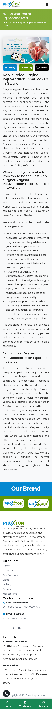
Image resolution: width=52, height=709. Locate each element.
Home (6, 22)
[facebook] (6, 628)
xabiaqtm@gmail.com (15, 618)
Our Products (10, 575)
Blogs (6, 579)
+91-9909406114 (12, 607)
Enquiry (11, 67)
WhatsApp (27, 67)
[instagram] (13, 628)
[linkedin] (19, 628)
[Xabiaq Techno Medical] (11, 4)
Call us (43, 67)
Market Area (10, 593)
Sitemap (7, 589)
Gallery (7, 584)
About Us (8, 570)
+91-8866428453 (31, 607)
